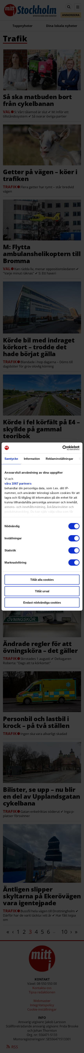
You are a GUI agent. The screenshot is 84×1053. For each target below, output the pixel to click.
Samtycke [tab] (11, 458)
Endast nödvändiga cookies (42, 602)
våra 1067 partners (17, 483)
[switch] (74, 538)
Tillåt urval (42, 591)
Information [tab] (32, 458)
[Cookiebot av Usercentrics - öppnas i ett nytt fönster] (62, 447)
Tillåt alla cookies (42, 579)
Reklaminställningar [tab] (59, 458)
